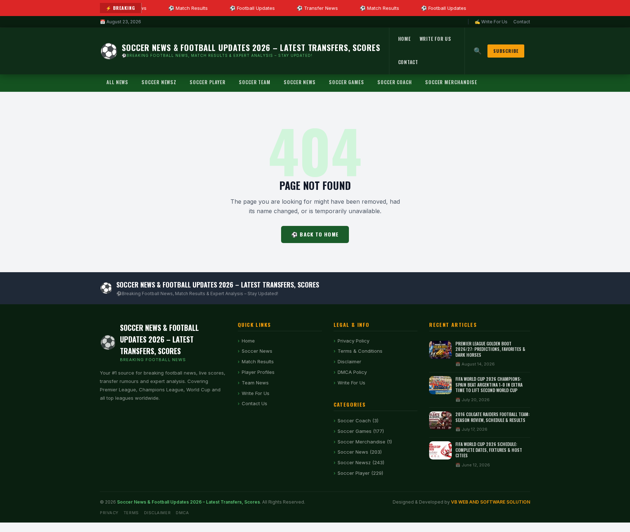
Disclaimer (349, 361)
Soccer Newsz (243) (361, 462)
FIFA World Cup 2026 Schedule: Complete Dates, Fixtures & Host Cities (488, 449)
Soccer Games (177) (361, 431)
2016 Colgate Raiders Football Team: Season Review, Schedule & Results (492, 417)
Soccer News (300, 82)
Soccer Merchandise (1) (365, 442)
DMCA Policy (352, 372)
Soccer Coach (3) (358, 420)
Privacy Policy (353, 341)
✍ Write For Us (491, 21)
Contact (521, 21)
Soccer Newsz (158, 82)
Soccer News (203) (360, 452)
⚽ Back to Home (315, 234)
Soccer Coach (394, 82)
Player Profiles (258, 372)
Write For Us (435, 38)
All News (117, 82)
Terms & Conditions (360, 351)
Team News (255, 383)
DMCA (182, 512)
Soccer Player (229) (360, 473)
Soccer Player (208, 82)
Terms (131, 512)
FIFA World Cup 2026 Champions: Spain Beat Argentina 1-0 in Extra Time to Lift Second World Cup (488, 384)
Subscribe (505, 51)
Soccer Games (346, 82)
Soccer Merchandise (451, 82)
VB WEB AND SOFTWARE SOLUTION (490, 502)
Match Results (258, 361)
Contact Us (254, 403)
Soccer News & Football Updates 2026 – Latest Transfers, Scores (188, 502)
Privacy (109, 512)
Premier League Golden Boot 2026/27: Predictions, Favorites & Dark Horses (490, 349)
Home (404, 38)
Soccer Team (255, 82)
